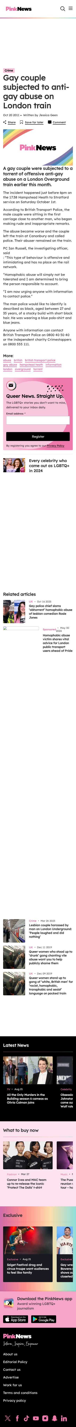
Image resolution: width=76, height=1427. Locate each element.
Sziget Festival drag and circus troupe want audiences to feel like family (28, 1268)
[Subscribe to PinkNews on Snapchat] (54, 1419)
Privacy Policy (55, 445)
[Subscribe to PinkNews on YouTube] (35, 1419)
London (7, 369)
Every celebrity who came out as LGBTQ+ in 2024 (49, 465)
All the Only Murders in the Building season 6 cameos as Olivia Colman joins (27, 1098)
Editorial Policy (15, 1362)
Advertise (11, 1377)
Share (12, 122)
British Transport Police (40, 360)
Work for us (12, 1385)
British (18, 360)
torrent (37, 369)
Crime (9, 70)
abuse (7, 360)
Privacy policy (14, 1400)
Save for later (34, 122)
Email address (20, 413)
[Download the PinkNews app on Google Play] (43, 1319)
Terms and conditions (20, 1393)
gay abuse (10, 364)
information (53, 364)
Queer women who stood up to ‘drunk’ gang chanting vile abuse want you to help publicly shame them (50, 957)
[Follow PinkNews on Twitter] (7, 1419)
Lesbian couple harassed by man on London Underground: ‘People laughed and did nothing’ (50, 931)
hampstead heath (31, 364)
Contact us (11, 1369)
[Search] (62, 8)
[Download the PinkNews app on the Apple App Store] (15, 1319)
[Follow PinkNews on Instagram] (45, 1419)
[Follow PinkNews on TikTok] (26, 1419)
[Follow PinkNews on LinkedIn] (63, 1419)
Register (38, 436)
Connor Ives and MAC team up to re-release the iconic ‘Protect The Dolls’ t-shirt (26, 1183)
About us (10, 1354)
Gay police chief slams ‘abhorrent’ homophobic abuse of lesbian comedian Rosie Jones (50, 611)
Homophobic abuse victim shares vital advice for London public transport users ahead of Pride (57, 643)
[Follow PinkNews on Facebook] (17, 1419)
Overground (23, 369)
